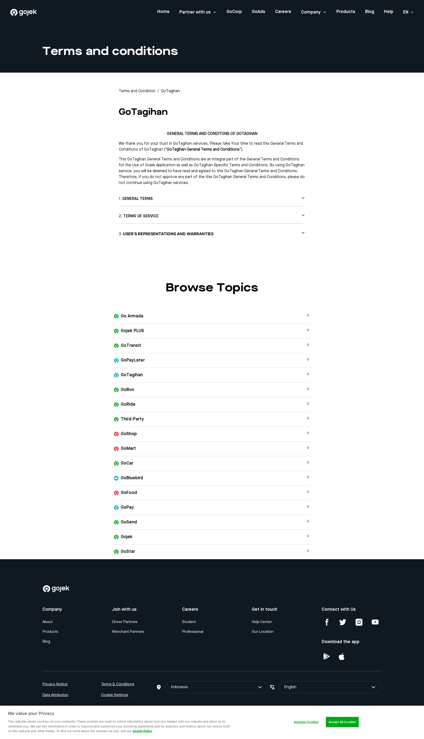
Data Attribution (55, 694)
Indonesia (179, 687)
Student (189, 621)
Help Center (262, 621)
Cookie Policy (142, 731)
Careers (283, 12)
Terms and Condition (137, 91)
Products (345, 12)
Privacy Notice (54, 684)
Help (388, 12)
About (47, 621)
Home (163, 12)
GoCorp (234, 12)
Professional (192, 631)
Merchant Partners (128, 631)
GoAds (258, 12)
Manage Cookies (306, 722)
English (290, 687)
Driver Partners (124, 621)
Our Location (263, 631)
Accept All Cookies (342, 722)
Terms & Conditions (117, 684)
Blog (369, 12)
